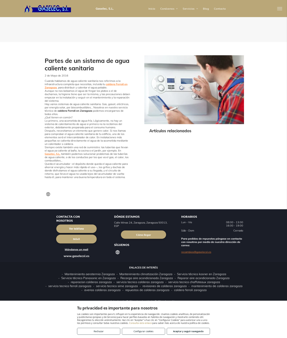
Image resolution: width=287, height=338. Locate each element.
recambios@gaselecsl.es (196, 252)
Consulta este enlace (140, 323)
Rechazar (99, 331)
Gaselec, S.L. (52, 153)
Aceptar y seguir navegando (188, 331)
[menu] (279, 8)
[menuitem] (152, 8)
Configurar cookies (143, 331)
